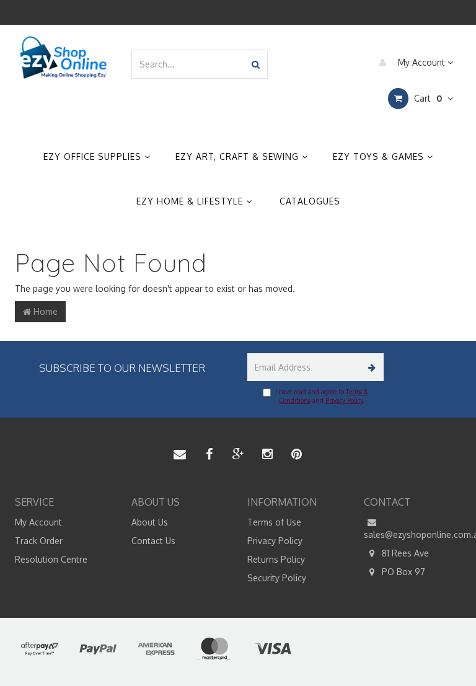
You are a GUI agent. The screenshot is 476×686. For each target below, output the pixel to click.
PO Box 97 (402, 571)
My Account (421, 62)
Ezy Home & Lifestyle (191, 201)
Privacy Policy (344, 400)
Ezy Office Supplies (93, 156)
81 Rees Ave (404, 553)
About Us (149, 522)
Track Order (39, 540)
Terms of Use (274, 522)
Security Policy (276, 578)
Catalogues (310, 201)
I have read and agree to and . (321, 396)
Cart (427, 98)
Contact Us (153, 540)
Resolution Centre (51, 559)
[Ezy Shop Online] (63, 57)
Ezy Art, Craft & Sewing (238, 156)
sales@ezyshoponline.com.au (413, 534)
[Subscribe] (370, 367)
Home (44, 311)
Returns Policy (276, 559)
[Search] (255, 64)
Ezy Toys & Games (380, 156)
